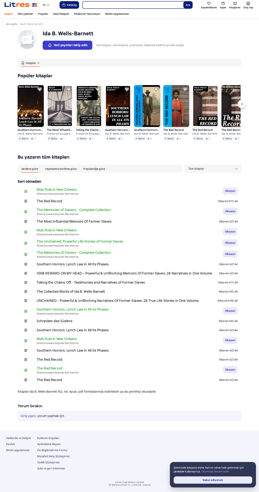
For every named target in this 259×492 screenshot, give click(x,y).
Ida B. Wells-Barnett (30, 133)
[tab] (30, 62)
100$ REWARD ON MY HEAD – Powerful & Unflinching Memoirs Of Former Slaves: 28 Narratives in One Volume (124, 273)
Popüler (43, 14)
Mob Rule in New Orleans (57, 189)
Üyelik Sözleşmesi (48, 462)
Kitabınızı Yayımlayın (87, 14)
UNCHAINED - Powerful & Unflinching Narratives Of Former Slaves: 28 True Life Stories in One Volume (118, 300)
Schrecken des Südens (54, 321)
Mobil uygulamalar (117, 14)
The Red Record (173, 130)
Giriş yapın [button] (28, 416)
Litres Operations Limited (129, 482)
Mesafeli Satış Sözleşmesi (53, 456)
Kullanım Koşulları (48, 438)
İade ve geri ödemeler (51, 468)
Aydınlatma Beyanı (48, 444)
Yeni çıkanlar (25, 14)
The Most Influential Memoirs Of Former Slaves (60, 130)
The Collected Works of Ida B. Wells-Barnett (71, 291)
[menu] (46, 5)
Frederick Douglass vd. (60, 133)
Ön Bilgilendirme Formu (52, 450)
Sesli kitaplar (61, 14)
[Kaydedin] (39, 89)
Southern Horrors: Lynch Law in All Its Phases (30, 130)
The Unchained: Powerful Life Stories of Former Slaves (80, 241)
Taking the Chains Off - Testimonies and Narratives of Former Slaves (89, 130)
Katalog (72, 5)
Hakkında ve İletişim (18, 438)
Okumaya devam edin (215, 471)
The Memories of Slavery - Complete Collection (74, 210)
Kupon (9, 14)
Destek (10, 444)
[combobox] (132, 5)
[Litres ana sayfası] (21, 5)
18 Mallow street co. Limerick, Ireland (129, 485)
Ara (188, 5)
